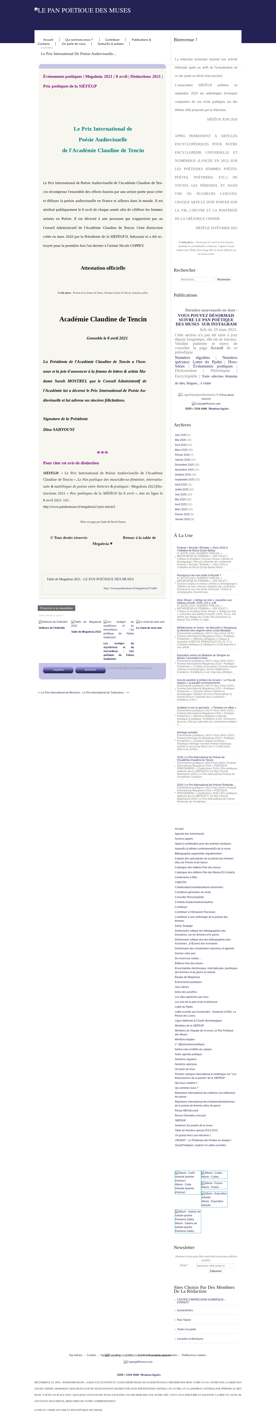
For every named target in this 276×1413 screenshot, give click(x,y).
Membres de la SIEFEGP (189, 1025)
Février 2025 (182, 514)
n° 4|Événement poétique (190, 1044)
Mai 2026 (181, 439)
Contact (91, 1355)
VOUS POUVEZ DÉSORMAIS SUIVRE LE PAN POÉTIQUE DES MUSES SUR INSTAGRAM (206, 319)
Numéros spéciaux (186, 1064)
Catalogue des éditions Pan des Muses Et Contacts (205, 872)
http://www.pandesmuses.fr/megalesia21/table (130, 588)
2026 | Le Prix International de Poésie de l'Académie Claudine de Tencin (201, 759)
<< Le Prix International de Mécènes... (60, 692)
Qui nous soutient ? (186, 1082)
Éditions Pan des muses (189, 963)
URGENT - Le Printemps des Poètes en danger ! (203, 1140)
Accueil (48, 39)
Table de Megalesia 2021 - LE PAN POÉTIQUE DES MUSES (90, 579)
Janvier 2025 (183, 519)
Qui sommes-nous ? (79, 39)
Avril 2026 (181, 444)
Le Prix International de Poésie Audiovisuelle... (78, 54)
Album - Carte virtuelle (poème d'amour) (184, 1188)
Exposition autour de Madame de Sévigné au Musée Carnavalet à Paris (203, 657)
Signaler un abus (110, 1355)
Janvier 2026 (183, 459)
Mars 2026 (181, 449)
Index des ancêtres (186, 992)
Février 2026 (182, 454)
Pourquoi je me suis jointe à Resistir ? (199, 575)
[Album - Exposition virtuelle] (214, 1197)
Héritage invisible (187, 732)
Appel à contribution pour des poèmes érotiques (203, 843)
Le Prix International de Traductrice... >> (106, 692)
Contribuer (112, 39)
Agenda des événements (189, 833)
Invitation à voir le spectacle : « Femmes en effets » (206, 707)
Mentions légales (219, 408)
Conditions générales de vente (193, 892)
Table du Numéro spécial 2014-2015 (196, 1130)
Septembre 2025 (185, 479)
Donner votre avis (185, 953)
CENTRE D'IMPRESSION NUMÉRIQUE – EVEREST (201, 1301)
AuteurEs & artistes (111, 43)
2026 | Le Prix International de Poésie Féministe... (206, 784)
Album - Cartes (210, 1176)
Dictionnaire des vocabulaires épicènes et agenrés (204, 948)
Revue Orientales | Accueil (190, 1115)
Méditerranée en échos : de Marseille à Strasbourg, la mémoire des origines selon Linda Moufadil (207, 629)
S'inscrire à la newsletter (56, 608)
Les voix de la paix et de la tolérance (196, 1001)
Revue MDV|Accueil (186, 1110)
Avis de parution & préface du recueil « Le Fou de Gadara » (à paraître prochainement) (206, 681)
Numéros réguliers (192, 357)
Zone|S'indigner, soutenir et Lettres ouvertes (200, 1145)
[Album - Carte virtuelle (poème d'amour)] (188, 1180)
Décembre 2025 (184, 464)
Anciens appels (184, 838)
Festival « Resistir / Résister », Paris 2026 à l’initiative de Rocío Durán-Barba (202, 549)
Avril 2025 (181, 504)
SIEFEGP (180, 1120)
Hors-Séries (182, 987)
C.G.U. (129, 1355)
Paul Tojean (184, 1319)
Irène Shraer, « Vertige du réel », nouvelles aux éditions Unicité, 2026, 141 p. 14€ (204, 601)
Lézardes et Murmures (190, 1338)
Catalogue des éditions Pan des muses (198, 867)
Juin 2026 (181, 435)
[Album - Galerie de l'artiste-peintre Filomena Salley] (188, 1219)
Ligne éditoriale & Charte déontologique (198, 1020)
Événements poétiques (213, 366)
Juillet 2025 (182, 489)
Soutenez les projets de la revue (194, 1125)
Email (183, 1265)
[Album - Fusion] (212, 1183)
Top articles (75, 1355)
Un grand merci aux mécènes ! (193, 1135)
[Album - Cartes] (211, 1172)
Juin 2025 (181, 494)
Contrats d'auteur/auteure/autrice (194, 902)
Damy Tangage (184, 925)
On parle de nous (74, 43)
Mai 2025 (181, 499)
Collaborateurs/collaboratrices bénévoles (199, 887)
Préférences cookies (194, 1355)
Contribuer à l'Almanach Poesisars (195, 912)
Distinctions (90, 669)
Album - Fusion (210, 1187)
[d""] (206, 403)
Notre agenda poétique (188, 1054)
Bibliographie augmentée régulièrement (198, 853)
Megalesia (58, 669)
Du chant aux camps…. (188, 958)
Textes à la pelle (186, 1329)
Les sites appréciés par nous (192, 996)
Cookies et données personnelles (157, 1355)
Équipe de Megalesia (187, 977)
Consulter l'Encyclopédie (189, 897)
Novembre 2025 (184, 469)
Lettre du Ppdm (207, 362)
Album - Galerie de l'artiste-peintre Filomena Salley (186, 1227)
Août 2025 (181, 484)
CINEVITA (181, 882)
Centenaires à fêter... (187, 877)
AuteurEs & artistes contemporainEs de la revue (203, 848)
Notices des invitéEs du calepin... (194, 1049)
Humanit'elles (185, 1310)
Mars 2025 (181, 509)
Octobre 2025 (183, 474)
